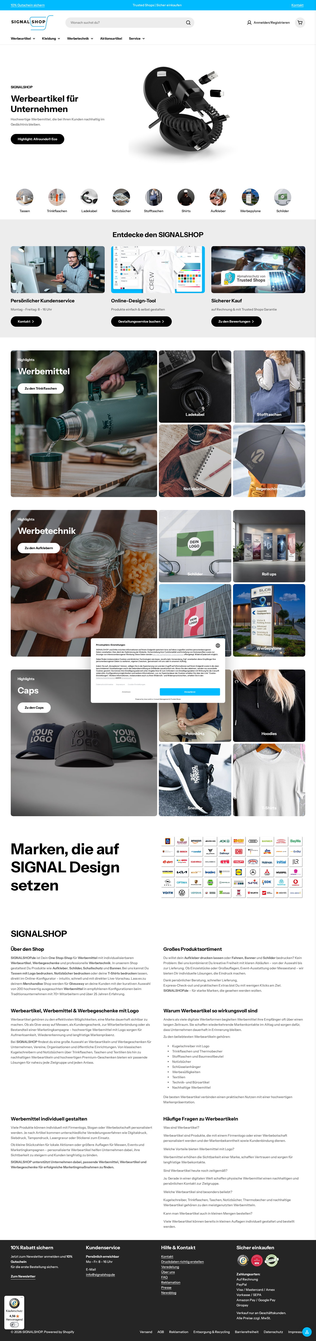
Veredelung (170, 1267)
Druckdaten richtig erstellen (182, 1262)
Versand (146, 1332)
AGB (160, 1332)
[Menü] (21, 1298)
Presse (166, 1287)
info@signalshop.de (100, 1275)
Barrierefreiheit (247, 1332)
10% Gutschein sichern (28, 5)
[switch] (14, 1324)
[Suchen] (188, 22)
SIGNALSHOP (32, 1332)
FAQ (164, 1277)
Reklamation (170, 1282)
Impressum (296, 1332)
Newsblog (168, 1293)
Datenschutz (273, 1332)
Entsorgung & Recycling (211, 1332)
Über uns (168, 1272)
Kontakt (297, 5)
